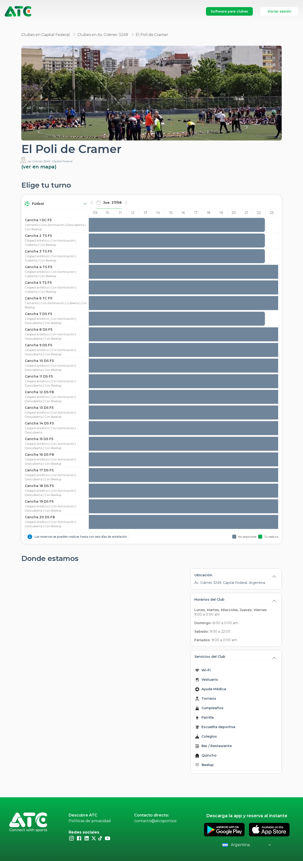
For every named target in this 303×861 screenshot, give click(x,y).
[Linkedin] (86, 838)
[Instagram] (71, 838)
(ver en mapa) (38, 167)
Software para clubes (229, 11)
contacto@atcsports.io (155, 821)
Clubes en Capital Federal (45, 34)
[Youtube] (107, 838)
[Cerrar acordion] (274, 576)
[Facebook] (79, 838)
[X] (93, 838)
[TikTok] (100, 838)
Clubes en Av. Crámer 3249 (102, 34)
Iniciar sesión (279, 11)
